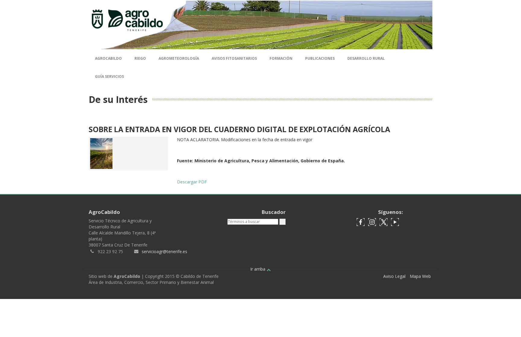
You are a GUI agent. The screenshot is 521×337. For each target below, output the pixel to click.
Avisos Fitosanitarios (234, 58)
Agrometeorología (179, 58)
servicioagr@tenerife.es (164, 251)
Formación (281, 58)
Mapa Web (420, 276)
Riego (140, 58)
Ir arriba (258, 269)
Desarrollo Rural (366, 58)
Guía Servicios (109, 76)
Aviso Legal (394, 276)
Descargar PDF (192, 182)
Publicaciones (320, 58)
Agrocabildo (108, 58)
